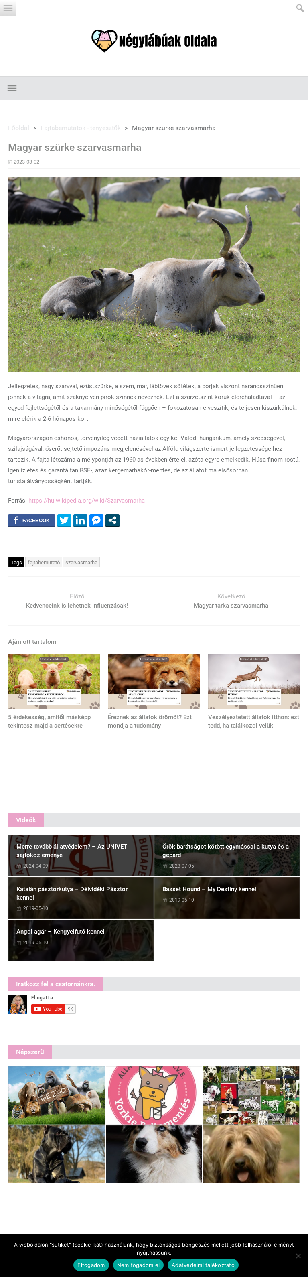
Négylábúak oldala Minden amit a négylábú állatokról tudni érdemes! (154, 41)
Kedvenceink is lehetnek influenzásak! (77, 605)
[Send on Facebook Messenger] (96, 520)
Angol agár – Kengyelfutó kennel (60, 931)
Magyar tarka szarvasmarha (231, 605)
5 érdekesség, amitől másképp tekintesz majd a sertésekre (49, 721)
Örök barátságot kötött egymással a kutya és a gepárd (225, 851)
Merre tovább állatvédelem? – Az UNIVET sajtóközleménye (71, 851)
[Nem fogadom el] (298, 1256)
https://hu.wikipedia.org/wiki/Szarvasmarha (86, 500)
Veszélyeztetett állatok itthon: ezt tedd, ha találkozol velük (253, 721)
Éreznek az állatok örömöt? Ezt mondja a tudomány (150, 721)
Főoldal (18, 128)
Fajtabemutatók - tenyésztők (81, 128)
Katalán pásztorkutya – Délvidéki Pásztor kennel (72, 893)
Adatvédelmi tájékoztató (203, 1265)
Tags (16, 562)
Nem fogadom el (138, 1265)
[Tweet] (64, 520)
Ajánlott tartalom (32, 641)
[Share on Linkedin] (80, 520)
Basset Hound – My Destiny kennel (209, 889)
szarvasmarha (81, 562)
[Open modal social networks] (112, 520)
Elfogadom (91, 1265)
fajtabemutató (44, 562)
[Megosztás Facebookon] (31, 520)
